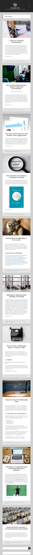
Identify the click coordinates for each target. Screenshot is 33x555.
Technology (21, 109)
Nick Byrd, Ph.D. (15, 8)
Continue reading (8, 56)
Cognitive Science (17, 214)
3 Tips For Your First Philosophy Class (16, 400)
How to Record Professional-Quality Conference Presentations (16, 86)
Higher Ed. (6, 151)
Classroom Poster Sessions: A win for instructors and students (16, 528)
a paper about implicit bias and (18, 299)
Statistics (12, 151)
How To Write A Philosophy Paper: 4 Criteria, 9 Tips (16, 346)
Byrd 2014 (10, 257)
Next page (29, 548)
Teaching (25, 61)
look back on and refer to (11, 97)
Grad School (18, 61)
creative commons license (21, 246)
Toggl (12, 140)
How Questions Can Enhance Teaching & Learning (16, 176)
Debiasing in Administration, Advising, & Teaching (16, 296)
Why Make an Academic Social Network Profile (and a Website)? (16, 468)
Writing (18, 151)
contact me (22, 314)
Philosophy (14, 442)
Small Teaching (16, 180)
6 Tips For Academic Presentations (16, 41)
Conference (15, 61)
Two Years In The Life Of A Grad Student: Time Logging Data (16, 134)
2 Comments (7, 503)
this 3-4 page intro (20, 264)
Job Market (21, 61)
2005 (15, 366)
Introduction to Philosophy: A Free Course (16, 239)
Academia (11, 61)
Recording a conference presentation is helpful (12, 94)
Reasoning (21, 214)
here (16, 263)
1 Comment (24, 375)
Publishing (9, 151)
